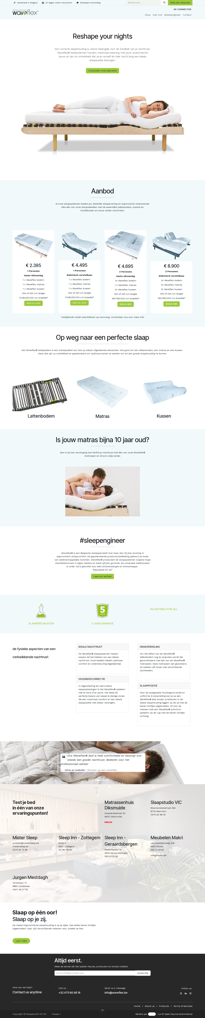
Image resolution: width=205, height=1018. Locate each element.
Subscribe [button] (142, 973)
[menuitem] (148, 15)
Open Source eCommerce (178, 1014)
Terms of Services (182, 1006)
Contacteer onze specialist (102, 70)
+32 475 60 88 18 (69, 992)
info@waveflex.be (116, 992)
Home (137, 1006)
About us (150, 1006)
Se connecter (182, 9)
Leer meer (21, 940)
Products (164, 1006)
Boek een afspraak (180, 2)
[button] (102, 1010)
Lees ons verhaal (102, 576)
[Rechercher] (164, 2)
